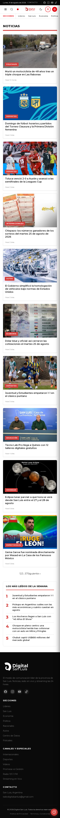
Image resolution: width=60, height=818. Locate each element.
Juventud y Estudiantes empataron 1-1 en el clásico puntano (32, 597)
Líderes (21, 16)
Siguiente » (34, 573)
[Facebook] (44, 2)
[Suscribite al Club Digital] (54, 9)
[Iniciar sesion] (48, 9)
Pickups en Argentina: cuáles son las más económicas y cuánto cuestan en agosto (33, 607)
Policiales (7, 740)
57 (26, 573)
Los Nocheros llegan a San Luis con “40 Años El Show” (31, 618)
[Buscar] (12, 9)
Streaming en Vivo (12, 779)
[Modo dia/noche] (41, 9)
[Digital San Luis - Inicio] (30, 9)
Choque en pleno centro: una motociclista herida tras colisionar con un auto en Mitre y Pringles (31, 628)
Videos (6, 764)
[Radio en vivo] (17, 9)
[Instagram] (48, 2)
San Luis (32, 16)
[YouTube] (52, 2)
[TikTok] (56, 2)
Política (54, 16)
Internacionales (10, 754)
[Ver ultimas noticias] (54, 812)
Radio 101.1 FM (10, 774)
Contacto (32, 2)
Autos (6, 730)
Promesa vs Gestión (13, 769)
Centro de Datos (11, 735)
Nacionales (8, 726)
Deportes (8, 759)
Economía (43, 16)
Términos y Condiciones (40, 814)
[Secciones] (5, 9)
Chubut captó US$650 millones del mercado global (31, 639)
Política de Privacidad (19, 814)
